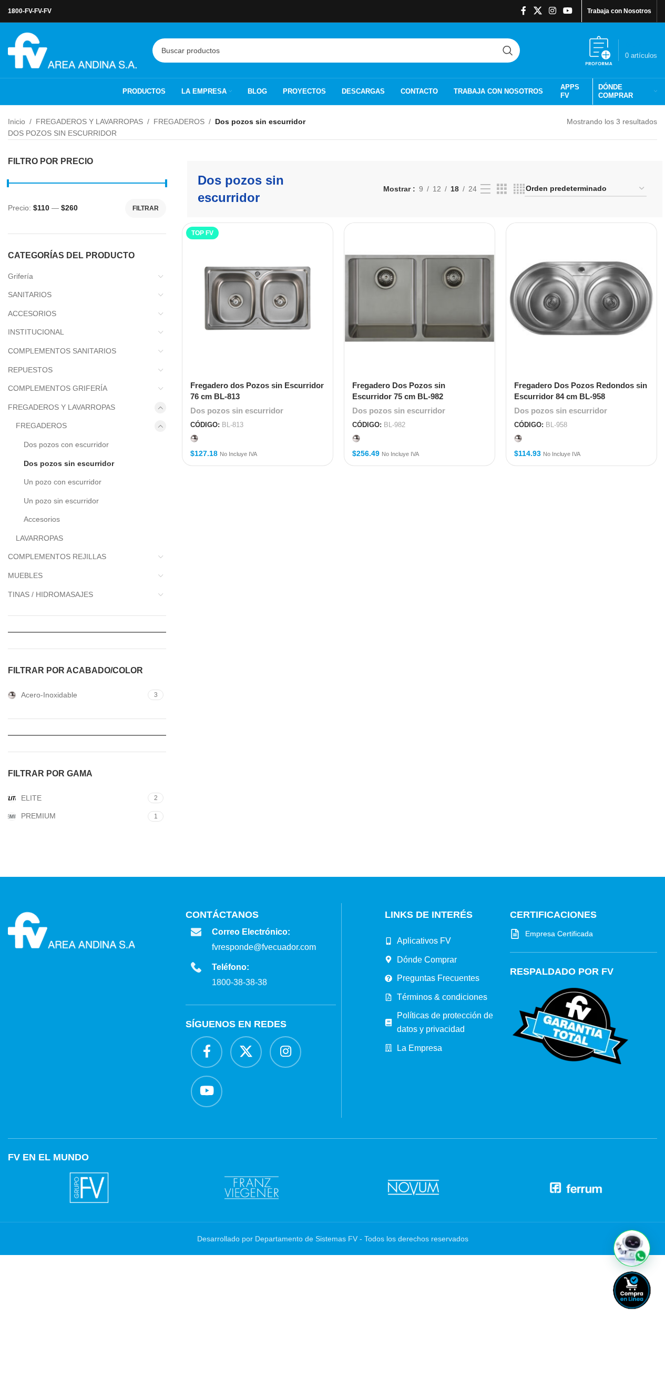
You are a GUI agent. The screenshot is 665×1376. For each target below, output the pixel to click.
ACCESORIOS (32, 313)
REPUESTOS (30, 370)
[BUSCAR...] (508, 50)
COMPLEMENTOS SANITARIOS (62, 351)
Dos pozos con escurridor (66, 444)
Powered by (649, 1316)
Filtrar (145, 208)
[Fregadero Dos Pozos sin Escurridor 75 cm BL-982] (419, 298)
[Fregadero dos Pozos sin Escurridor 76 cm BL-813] (257, 298)
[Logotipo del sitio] (72, 49)
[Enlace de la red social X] (537, 11)
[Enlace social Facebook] (523, 11)
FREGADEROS (179, 121)
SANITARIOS (30, 294)
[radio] (194, 438)
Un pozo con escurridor (62, 482)
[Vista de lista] (485, 189)
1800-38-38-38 (239, 982)
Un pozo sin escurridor (61, 501)
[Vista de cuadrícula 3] (502, 189)
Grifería (20, 276)
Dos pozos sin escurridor (69, 463)
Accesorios (42, 519)
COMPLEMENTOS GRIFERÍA (57, 388)
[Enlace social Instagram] (552, 11)
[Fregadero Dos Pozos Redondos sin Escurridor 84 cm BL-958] (581, 298)
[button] (631, 1248)
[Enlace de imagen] (570, 1025)
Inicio (16, 121)
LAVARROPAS (39, 538)
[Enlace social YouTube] (568, 11)
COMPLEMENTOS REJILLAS (57, 556)
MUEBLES (25, 575)
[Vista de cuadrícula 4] (519, 189)
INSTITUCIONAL (36, 332)
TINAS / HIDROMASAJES (50, 594)
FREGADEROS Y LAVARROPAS (89, 121)
